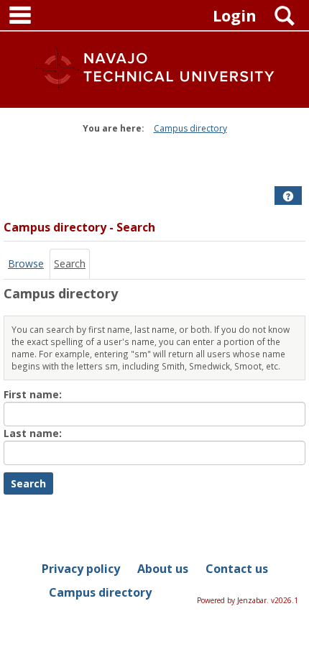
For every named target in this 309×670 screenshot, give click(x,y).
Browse (26, 263)
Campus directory (190, 128)
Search (70, 263)
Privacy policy (81, 569)
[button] (288, 196)
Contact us (237, 569)
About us (162, 569)
